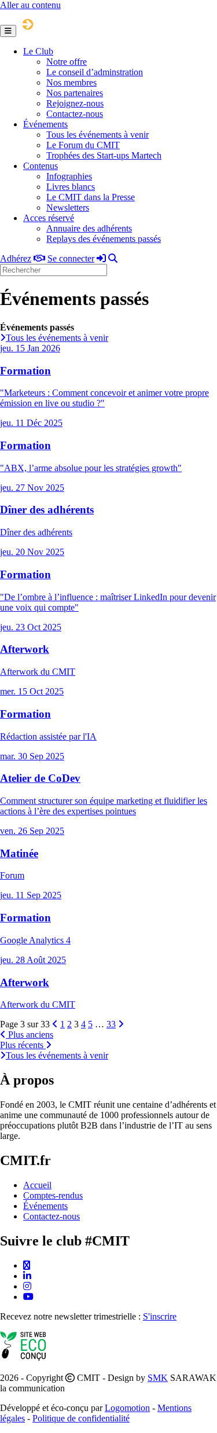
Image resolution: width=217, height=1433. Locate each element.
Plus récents (23, 1045)
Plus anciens (29, 1034)
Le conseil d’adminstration (94, 72)
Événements (45, 124)
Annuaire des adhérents (89, 228)
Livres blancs (70, 187)
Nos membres (71, 82)
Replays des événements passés (103, 239)
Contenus (40, 166)
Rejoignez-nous (75, 103)
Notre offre (66, 62)
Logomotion (127, 1408)
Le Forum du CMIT (83, 145)
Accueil (37, 1185)
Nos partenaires (74, 93)
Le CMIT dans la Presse (90, 197)
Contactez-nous (74, 114)
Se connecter (70, 258)
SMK (158, 1378)
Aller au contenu (30, 5)
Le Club (38, 51)
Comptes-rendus (53, 1195)
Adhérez (15, 258)
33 (111, 1024)
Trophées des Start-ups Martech (103, 155)
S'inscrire (159, 1316)
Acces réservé (48, 218)
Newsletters (67, 207)
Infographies (69, 176)
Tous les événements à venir (97, 134)
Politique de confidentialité (81, 1418)
